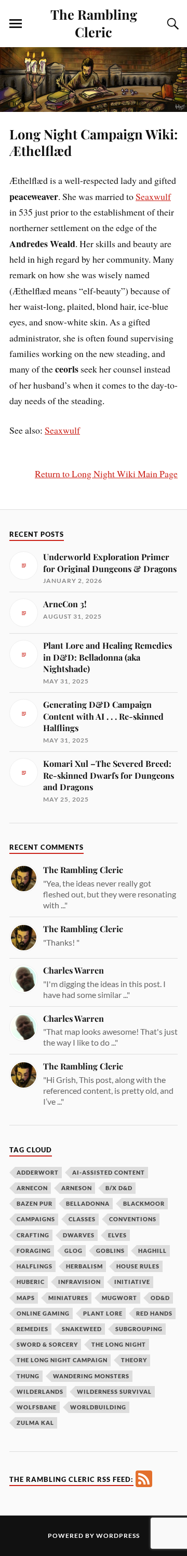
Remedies (32, 1328)
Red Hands (154, 1313)
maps (26, 1297)
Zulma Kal (35, 1422)
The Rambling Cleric (93, 22)
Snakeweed (82, 1328)
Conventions (132, 1219)
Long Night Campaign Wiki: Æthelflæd (93, 142)
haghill (152, 1250)
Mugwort (119, 1297)
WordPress (118, 1535)
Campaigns (36, 1219)
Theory (134, 1360)
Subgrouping (139, 1328)
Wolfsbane (37, 1407)
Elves (117, 1235)
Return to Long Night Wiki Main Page (106, 473)
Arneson (76, 1187)
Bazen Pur (34, 1203)
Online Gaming (43, 1313)
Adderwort (38, 1172)
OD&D (160, 1297)
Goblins (110, 1250)
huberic (31, 1281)
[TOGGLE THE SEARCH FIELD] (171, 24)
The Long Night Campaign (62, 1360)
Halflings (34, 1266)
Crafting (33, 1235)
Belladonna (88, 1203)
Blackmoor (144, 1203)
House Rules (137, 1266)
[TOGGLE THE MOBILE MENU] (15, 24)
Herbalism (84, 1266)
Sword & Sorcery (47, 1344)
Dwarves (79, 1235)
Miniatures (68, 1297)
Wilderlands (40, 1391)
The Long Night (118, 1344)
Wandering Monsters (91, 1376)
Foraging (34, 1250)
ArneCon (32, 1187)
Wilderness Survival (114, 1391)
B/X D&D (118, 1187)
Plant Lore (103, 1313)
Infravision (79, 1281)
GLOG (73, 1250)
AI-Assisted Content (108, 1172)
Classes (82, 1219)
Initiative (132, 1281)
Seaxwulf (153, 196)
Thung (28, 1376)
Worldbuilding (98, 1407)
